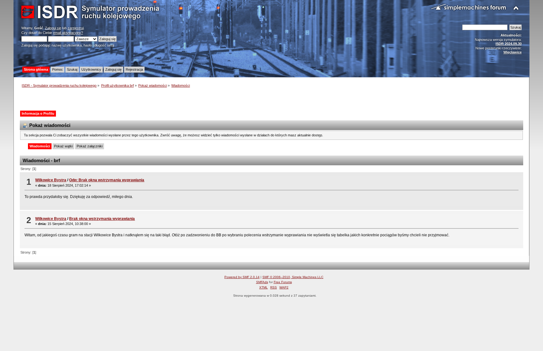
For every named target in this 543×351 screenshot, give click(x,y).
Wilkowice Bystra (50, 180)
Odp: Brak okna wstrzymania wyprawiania (106, 180)
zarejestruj (76, 28)
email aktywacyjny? (68, 33)
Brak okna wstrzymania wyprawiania (102, 219)
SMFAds (262, 282)
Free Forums (283, 282)
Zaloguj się (53, 28)
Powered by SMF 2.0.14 (242, 277)
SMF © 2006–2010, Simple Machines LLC (292, 277)
